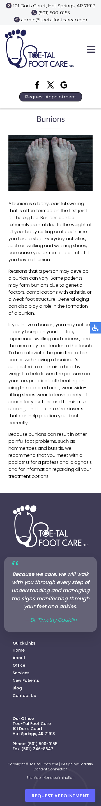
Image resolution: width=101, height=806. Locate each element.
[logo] (39, 71)
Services (21, 673)
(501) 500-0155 (54, 12)
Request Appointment (50, 96)
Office (19, 665)
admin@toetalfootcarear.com (54, 19)
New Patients (26, 680)
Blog (17, 688)
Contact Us (24, 695)
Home (19, 650)
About (19, 658)
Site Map (33, 777)
